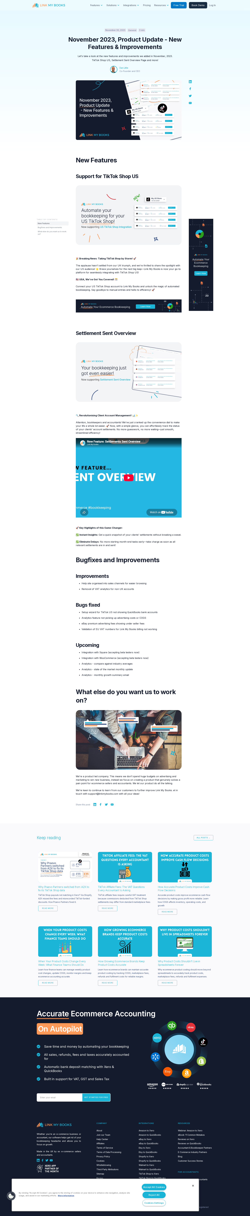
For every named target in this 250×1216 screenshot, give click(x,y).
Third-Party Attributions (107, 1169)
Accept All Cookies (154, 1187)
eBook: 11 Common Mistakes (191, 1135)
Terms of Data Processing (108, 1152)
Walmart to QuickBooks (150, 1169)
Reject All (154, 1195)
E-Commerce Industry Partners (192, 1152)
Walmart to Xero (146, 1165)
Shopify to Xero (146, 1156)
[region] (105, 1195)
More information (66, 1196)
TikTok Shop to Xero (149, 1173)
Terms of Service (104, 1148)
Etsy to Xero (144, 1148)
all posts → (203, 838)
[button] (97, 5)
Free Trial (178, 5)
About (99, 1130)
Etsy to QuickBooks (148, 1152)
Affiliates (100, 1143)
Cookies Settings (154, 1203)
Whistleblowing (103, 1165)
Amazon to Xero (146, 1130)
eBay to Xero (145, 1139)
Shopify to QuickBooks (150, 1161)
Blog (180, 1156)
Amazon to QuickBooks (150, 1135)
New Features (44, 223)
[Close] (193, 1186)
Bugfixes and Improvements (50, 227)
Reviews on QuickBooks (189, 1143)
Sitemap (100, 1173)
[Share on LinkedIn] (190, 81)
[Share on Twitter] (190, 95)
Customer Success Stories (190, 1161)
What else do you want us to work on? (52, 232)
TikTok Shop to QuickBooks (152, 1178)
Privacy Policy (103, 1156)
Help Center (102, 1139)
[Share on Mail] (190, 102)
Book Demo (198, 5)
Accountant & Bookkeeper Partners (195, 1148)
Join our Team (103, 1135)
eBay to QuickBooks (148, 1143)
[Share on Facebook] (190, 88)
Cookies (100, 1161)
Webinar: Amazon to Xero (190, 1130)
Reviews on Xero (186, 1139)
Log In (212, 5)
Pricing (147, 5)
